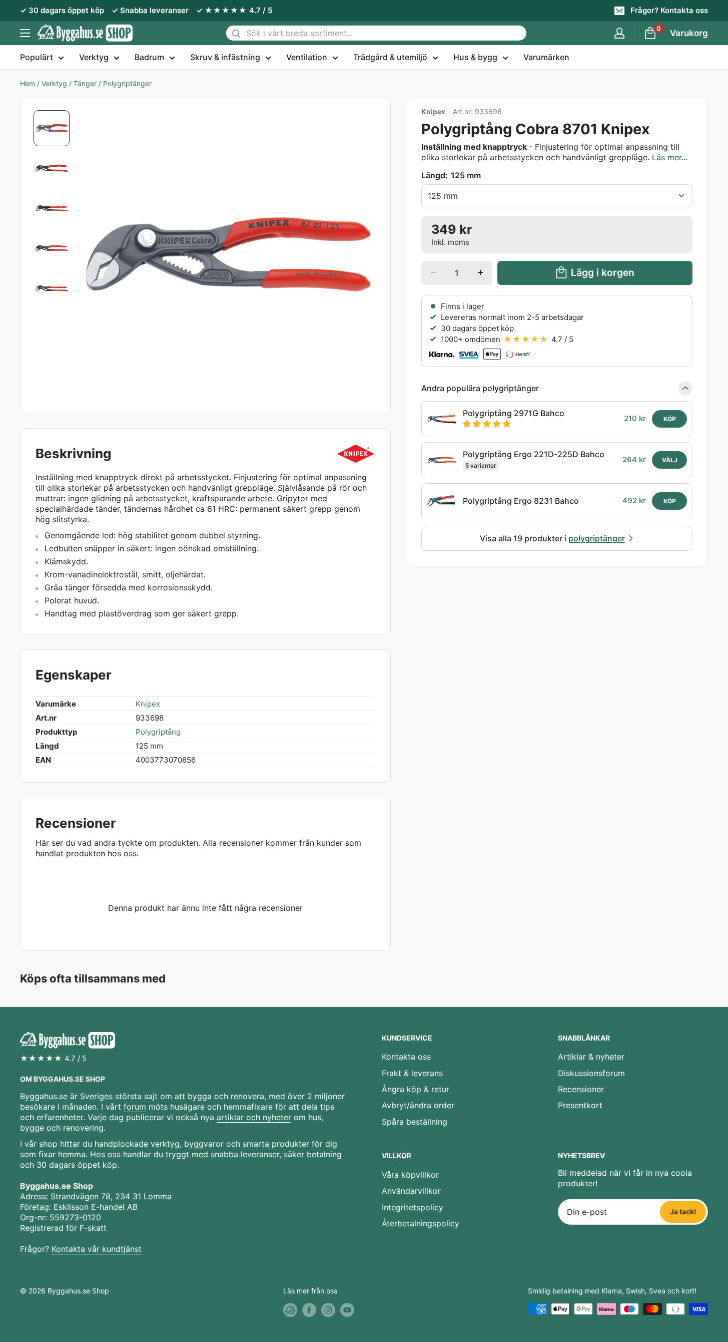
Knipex (433, 112)
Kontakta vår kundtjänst (97, 1249)
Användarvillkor (411, 1191)
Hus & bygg (475, 57)
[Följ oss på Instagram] (328, 1310)
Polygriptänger (127, 83)
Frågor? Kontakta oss (669, 10)
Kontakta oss (406, 1057)
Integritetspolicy (412, 1207)
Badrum (149, 57)
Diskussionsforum (591, 1073)
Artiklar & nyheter (591, 1057)
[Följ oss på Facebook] (309, 1310)
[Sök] (236, 33)
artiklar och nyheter (254, 1117)
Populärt (36, 57)
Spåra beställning (414, 1122)
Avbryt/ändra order (418, 1105)
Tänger (85, 83)
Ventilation (306, 57)
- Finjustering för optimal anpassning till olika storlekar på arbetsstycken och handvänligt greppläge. (554, 152)
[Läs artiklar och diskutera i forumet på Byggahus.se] (290, 1310)
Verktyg (94, 57)
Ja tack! (683, 1211)
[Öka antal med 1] (480, 272)
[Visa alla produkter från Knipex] (356, 454)
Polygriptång (158, 732)
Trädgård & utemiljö (390, 57)
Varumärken (546, 57)
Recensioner (581, 1089)
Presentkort (580, 1105)
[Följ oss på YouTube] (347, 1310)
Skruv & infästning (225, 57)
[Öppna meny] (25, 33)
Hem (27, 83)
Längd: (451, 175)
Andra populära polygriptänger (480, 388)
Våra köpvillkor (410, 1175)
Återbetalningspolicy (420, 1223)
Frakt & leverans (412, 1073)
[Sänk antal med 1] (433, 272)
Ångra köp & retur (415, 1089)
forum (135, 1107)
